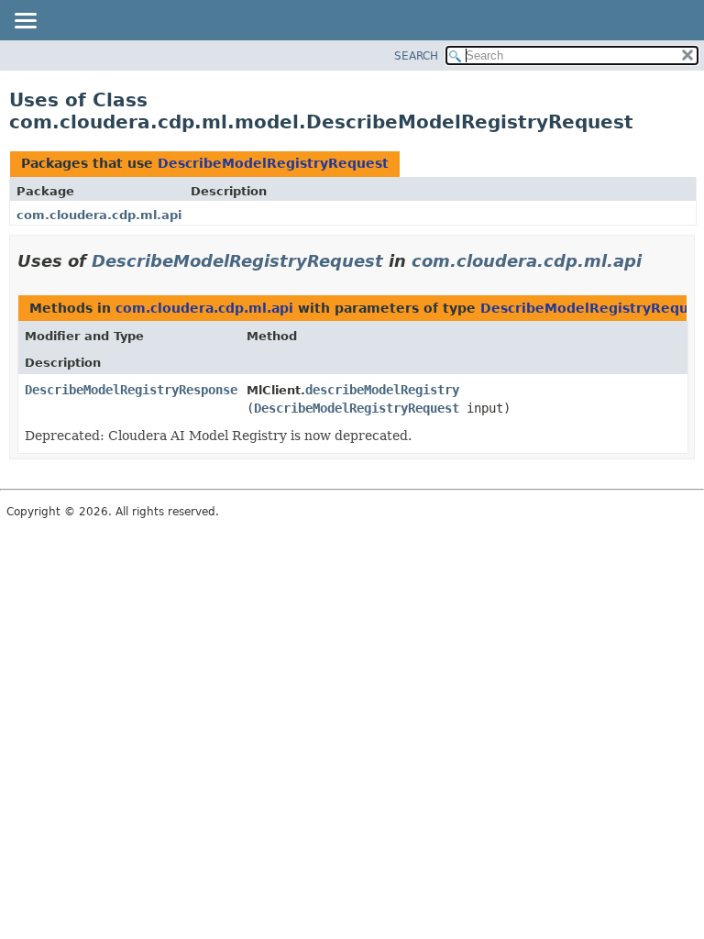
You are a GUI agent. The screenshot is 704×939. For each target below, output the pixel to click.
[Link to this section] (654, 261)
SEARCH (416, 56)
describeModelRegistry (382, 389)
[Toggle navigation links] (24, 22)
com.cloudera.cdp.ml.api (99, 215)
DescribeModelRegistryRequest (273, 163)
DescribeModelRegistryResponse (131, 389)
